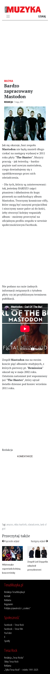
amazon (9, 524)
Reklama (7, 600)
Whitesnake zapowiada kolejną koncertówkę (11, 568)
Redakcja (8, 102)
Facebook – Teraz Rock (14, 625)
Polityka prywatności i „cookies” (17, 608)
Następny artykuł (38, 541)
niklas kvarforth (20, 524)
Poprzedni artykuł (11, 541)
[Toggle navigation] (8, 16)
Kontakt (7, 596)
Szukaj (42, 16)
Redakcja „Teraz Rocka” (14, 657)
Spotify (7, 641)
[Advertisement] (25, 50)
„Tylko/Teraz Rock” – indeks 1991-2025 (21, 669)
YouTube (8, 633)
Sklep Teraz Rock (11, 661)
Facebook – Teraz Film (13, 629)
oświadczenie (33, 524)
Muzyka (8, 81)
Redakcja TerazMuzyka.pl (14, 592)
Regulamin (8, 604)
